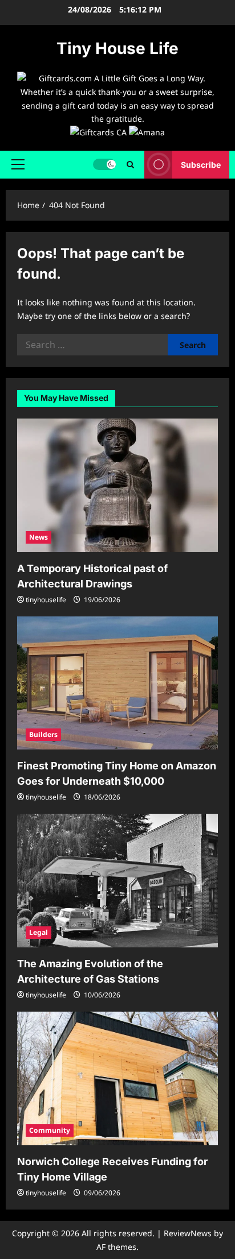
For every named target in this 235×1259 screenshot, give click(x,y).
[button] (18, 164)
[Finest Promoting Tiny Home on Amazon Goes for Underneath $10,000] (117, 683)
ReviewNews (188, 1233)
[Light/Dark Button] (104, 164)
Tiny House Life (117, 48)
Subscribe (201, 164)
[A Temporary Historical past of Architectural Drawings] (117, 485)
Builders (43, 734)
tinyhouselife (46, 599)
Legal (38, 932)
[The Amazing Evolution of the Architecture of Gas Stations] (117, 880)
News (38, 537)
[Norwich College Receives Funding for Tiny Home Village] (117, 1078)
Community (49, 1130)
